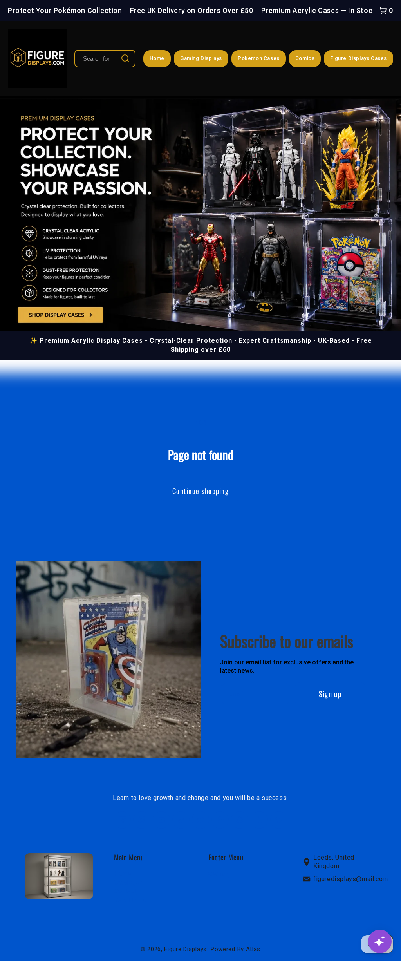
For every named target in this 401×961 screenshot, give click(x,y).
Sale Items (130, 899)
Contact (125, 891)
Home (157, 58)
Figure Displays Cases (358, 58)
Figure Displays (185, 949)
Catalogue (128, 882)
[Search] (125, 58)
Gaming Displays (201, 58)
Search (218, 873)
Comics (305, 58)
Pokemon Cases (259, 58)
